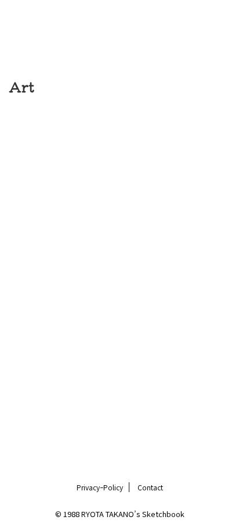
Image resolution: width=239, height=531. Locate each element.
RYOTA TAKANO (119, 29)
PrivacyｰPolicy (100, 487)
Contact (150, 487)
